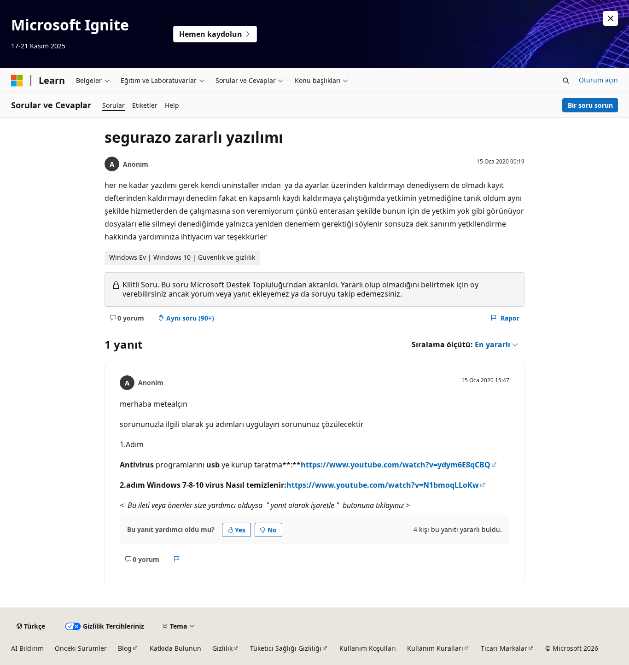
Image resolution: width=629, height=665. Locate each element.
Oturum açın (598, 80)
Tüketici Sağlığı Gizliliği (285, 648)
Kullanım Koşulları (367, 648)
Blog (125, 648)
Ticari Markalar (504, 648)
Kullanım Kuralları (435, 648)
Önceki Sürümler (81, 648)
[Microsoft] (17, 81)
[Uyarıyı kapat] (610, 18)
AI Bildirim (27, 648)
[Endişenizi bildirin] (177, 559)
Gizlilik (222, 648)
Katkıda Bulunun (175, 648)
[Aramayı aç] (566, 80)
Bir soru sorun (590, 105)
